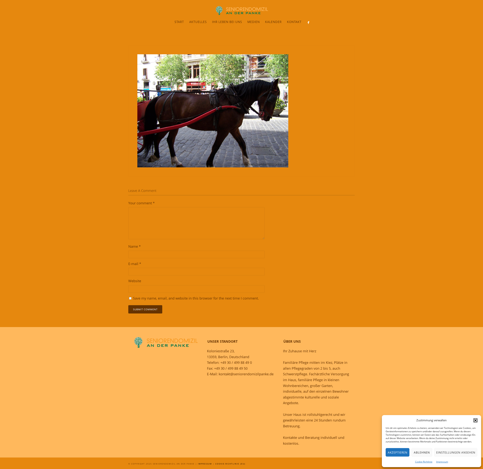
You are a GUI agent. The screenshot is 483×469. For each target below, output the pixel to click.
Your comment (141, 203)
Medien (253, 22)
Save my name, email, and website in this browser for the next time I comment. (196, 298)
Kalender (273, 22)
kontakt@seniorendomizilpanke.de (246, 374)
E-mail (134, 263)
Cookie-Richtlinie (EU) (230, 463)
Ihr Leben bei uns (227, 22)
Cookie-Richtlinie (423, 461)
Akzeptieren (397, 452)
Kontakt (294, 22)
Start (179, 22)
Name (134, 246)
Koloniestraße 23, (221, 351)
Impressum (442, 461)
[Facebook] (308, 22)
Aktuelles (198, 22)
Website (134, 281)
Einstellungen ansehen (455, 452)
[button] (475, 420)
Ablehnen (422, 452)
